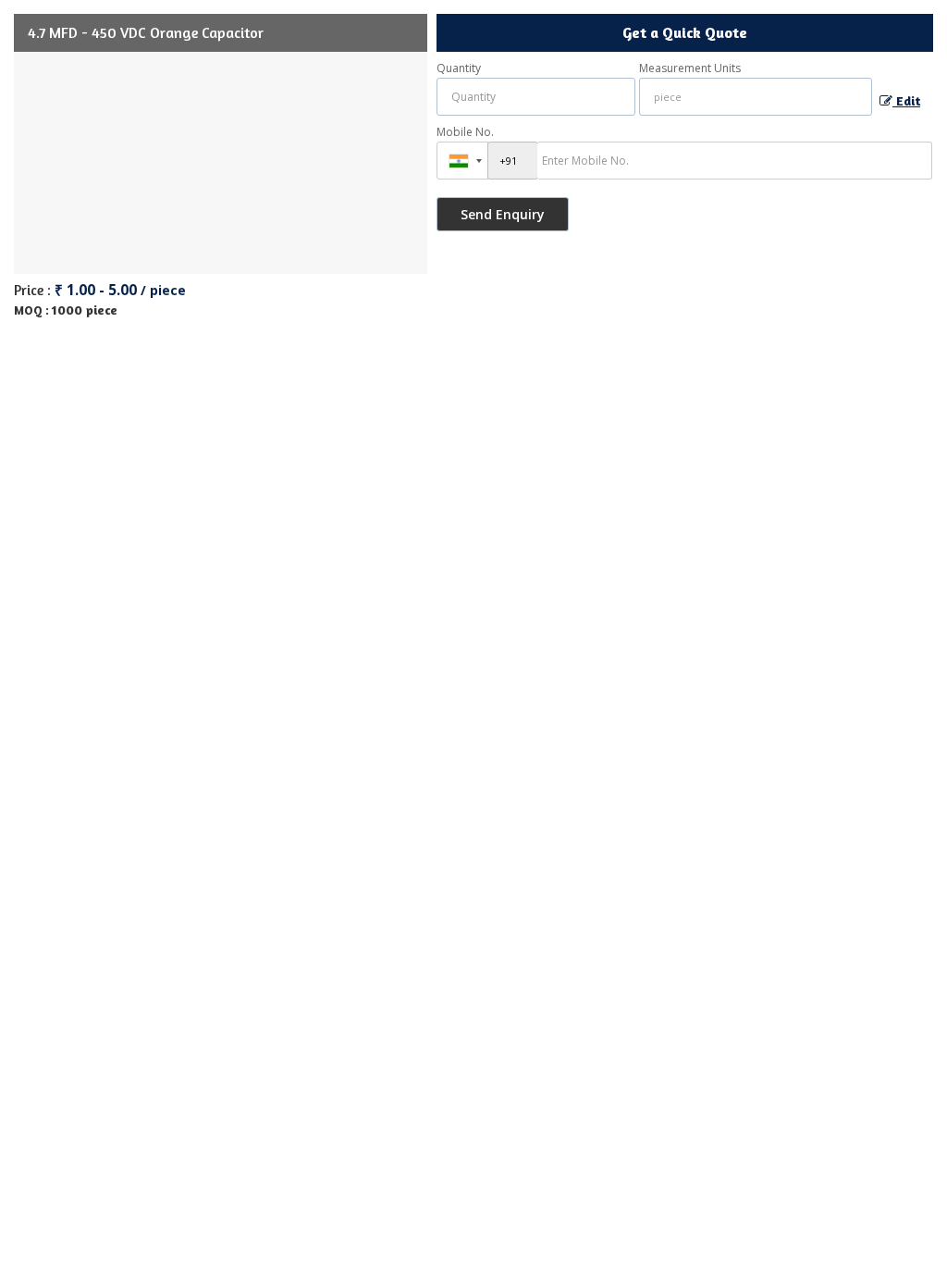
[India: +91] (462, 161)
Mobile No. (465, 132)
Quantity (459, 68)
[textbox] (755, 97)
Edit (906, 100)
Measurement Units (690, 68)
